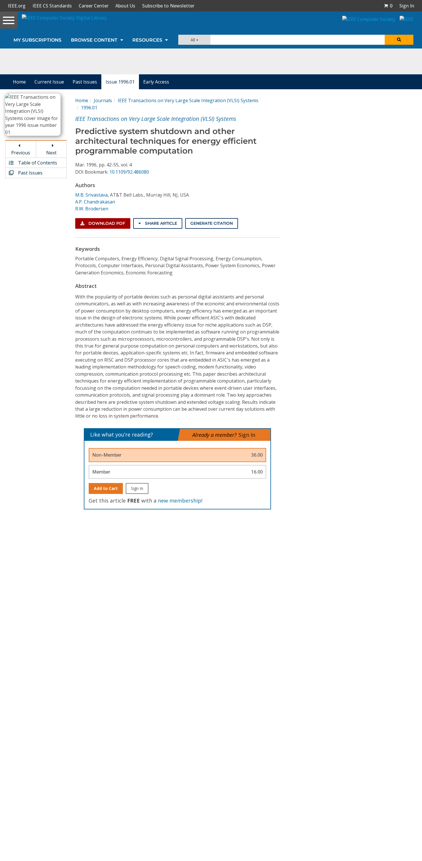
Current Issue (49, 82)
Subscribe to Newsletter (168, 6)
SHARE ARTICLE (160, 223)
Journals (103, 100)
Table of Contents (37, 163)
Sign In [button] (406, 6)
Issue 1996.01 (120, 82)
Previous (20, 153)
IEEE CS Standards (52, 6)
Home (19, 82)
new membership (179, 500)
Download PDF (106, 223)
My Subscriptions (37, 40)
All (193, 39)
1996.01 (89, 107)
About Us (125, 6)
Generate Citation (211, 223)
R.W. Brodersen (91, 208)
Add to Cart (106, 488)
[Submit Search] (399, 40)
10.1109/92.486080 (129, 172)
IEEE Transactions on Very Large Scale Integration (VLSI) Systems (188, 100)
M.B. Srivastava (91, 195)
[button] (388, 5)
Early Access (156, 82)
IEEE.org (17, 6)
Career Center (94, 6)
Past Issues (85, 82)
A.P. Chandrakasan (95, 202)
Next (51, 153)
